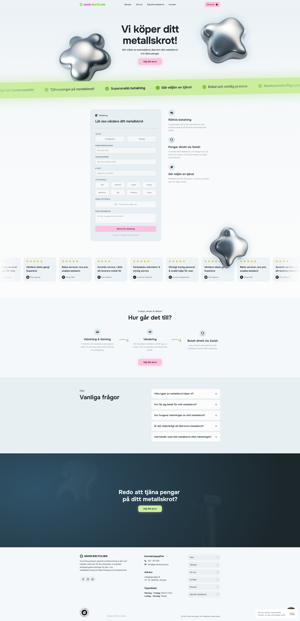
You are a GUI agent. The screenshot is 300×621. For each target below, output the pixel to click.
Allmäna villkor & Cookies (116, 616)
